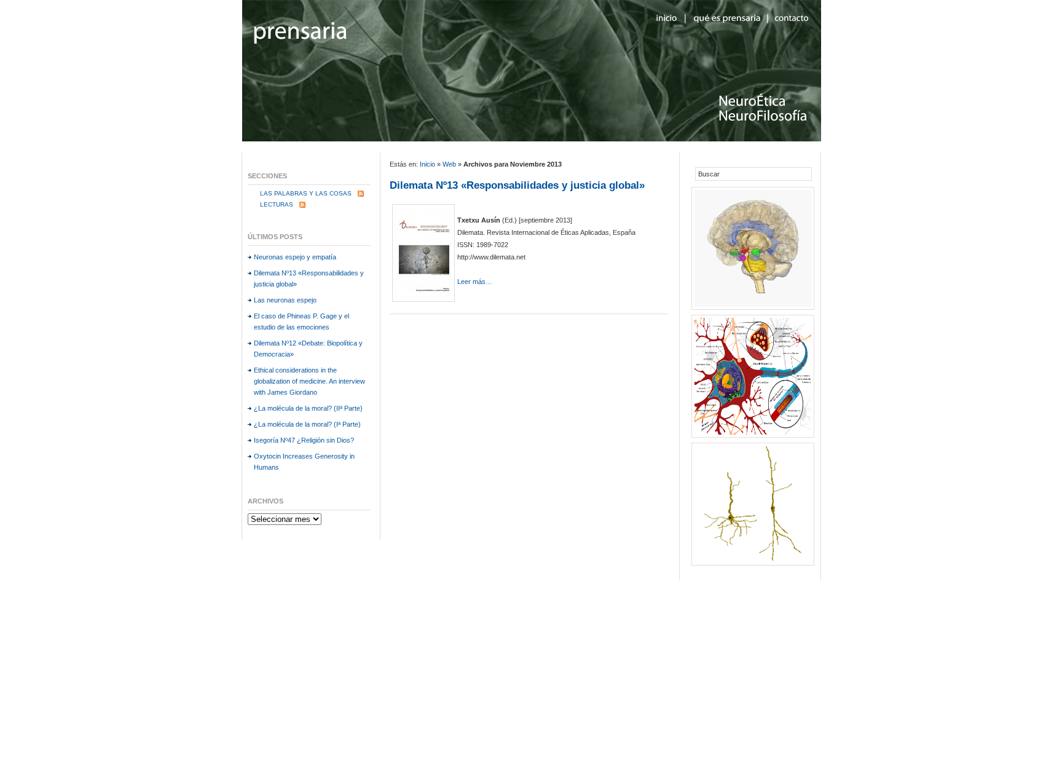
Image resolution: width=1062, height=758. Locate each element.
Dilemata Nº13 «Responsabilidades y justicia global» (517, 185)
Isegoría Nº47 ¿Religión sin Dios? (304, 440)
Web (449, 164)
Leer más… (474, 281)
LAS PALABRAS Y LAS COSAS (306, 193)
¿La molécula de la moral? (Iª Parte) (307, 424)
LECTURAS (276, 204)
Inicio (427, 164)
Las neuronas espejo (285, 300)
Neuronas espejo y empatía (295, 257)
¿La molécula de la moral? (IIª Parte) (308, 408)
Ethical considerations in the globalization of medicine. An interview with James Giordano (309, 381)
